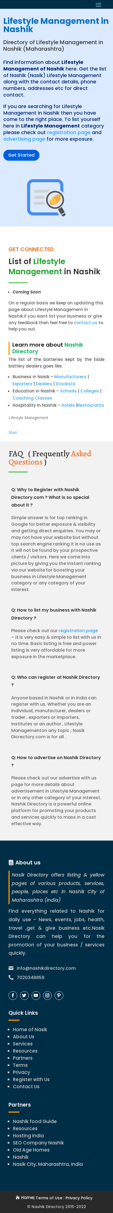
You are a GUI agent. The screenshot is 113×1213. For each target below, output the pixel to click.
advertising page (24, 138)
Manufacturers (70, 377)
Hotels (68, 405)
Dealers (44, 384)
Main (13, 432)
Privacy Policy (79, 1198)
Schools (68, 391)
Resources (25, 1051)
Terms (20, 1065)
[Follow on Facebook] (13, 995)
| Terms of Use (47, 1198)
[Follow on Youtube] (36, 995)
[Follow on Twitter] (24, 995)
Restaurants (90, 405)
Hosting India (28, 1135)
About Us (23, 1036)
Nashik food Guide (35, 1121)
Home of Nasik (30, 1029)
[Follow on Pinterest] (59, 995)
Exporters (22, 384)
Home (27, 1197)
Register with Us (31, 1079)
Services (23, 1043)
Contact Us (26, 1086)
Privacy (21, 1072)
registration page (69, 132)
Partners (23, 1058)
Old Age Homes (31, 1150)
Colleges (89, 391)
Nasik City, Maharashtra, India (48, 1164)
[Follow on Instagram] (47, 995)
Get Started (21, 155)
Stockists (65, 384)
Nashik (21, 1157)
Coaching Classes (32, 398)
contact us (85, 323)
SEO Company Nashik (38, 1143)
